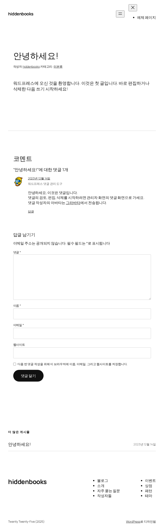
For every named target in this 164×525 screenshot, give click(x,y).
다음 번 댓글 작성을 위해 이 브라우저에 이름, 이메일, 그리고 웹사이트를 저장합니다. (72, 364)
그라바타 (73, 202)
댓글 (17, 252)
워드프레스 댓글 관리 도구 (45, 184)
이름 (17, 305)
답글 (31, 211)
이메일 (18, 325)
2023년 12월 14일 (39, 178)
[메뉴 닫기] (133, 7)
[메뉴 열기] (120, 14)
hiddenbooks (21, 14)
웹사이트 (19, 345)
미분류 (58, 66)
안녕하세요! (19, 444)
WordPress (133, 521)
